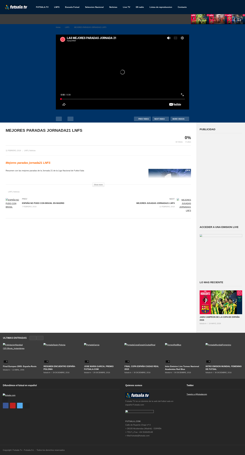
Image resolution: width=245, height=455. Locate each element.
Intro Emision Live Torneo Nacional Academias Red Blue (182, 367)
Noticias (113, 7)
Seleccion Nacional (94, 7)
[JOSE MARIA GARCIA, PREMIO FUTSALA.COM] (102, 353)
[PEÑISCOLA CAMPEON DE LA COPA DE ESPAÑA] (236, 19)
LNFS (56, 7)
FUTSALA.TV (42, 7)
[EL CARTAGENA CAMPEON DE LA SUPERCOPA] (218, 19)
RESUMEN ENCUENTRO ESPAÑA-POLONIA (60, 367)
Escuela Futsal (72, 7)
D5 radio (140, 7)
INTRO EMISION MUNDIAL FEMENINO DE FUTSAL (224, 367)
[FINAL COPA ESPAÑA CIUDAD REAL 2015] (142, 353)
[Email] (27, 405)
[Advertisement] (221, 178)
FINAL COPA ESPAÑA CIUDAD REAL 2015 (141, 367)
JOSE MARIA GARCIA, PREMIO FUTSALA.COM (99, 367)
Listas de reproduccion (161, 7)
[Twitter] (20, 405)
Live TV (126, 7)
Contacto (182, 7)
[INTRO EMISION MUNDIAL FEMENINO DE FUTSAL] (224, 353)
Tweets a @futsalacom (197, 394)
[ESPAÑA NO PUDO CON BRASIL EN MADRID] (51, 206)
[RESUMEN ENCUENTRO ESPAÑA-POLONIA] (62, 353)
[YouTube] (13, 405)
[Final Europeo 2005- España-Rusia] (21, 353)
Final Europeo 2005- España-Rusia (19, 366)
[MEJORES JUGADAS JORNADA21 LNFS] (146, 208)
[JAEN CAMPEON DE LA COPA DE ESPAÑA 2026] (200, 19)
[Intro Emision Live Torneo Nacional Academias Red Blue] (183, 353)
